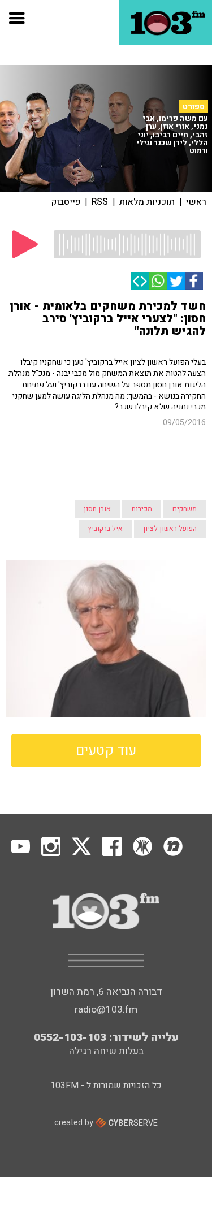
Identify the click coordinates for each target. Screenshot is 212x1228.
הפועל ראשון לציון (170, 478)
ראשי (196, 202)
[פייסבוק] (194, 281)
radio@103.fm (106, 958)
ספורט (194, 107)
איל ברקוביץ (105, 478)
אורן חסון (97, 458)
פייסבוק (65, 202)
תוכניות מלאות (147, 202)
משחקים (184, 458)
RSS (100, 202)
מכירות (141, 458)
